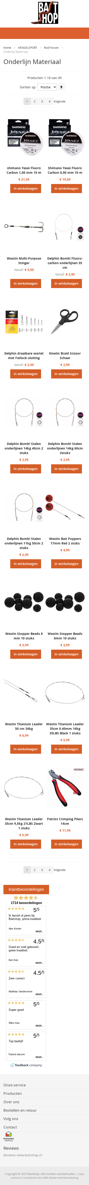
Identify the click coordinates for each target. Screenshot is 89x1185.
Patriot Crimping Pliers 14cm (65, 821)
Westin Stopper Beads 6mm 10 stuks (65, 635)
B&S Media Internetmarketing (61, 1177)
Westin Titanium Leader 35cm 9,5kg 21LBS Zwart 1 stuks (24, 823)
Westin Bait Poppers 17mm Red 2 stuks (65, 540)
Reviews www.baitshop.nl (22, 1155)
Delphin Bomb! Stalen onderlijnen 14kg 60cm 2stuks (65, 448)
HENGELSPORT (28, 47)
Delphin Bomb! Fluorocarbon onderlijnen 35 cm (65, 263)
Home (7, 47)
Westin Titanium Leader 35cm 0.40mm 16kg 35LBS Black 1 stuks (65, 728)
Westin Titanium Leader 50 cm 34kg (24, 726)
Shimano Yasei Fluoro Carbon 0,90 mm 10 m (65, 170)
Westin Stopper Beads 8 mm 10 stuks (24, 635)
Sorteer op (28, 87)
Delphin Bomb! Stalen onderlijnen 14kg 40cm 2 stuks (24, 448)
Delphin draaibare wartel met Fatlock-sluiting (23, 355)
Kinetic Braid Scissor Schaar (65, 355)
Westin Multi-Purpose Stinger (24, 260)
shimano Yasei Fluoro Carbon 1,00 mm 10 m (24, 170)
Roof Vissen (51, 47)
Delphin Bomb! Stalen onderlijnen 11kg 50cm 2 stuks (24, 543)
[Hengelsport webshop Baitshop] (44, 12)
